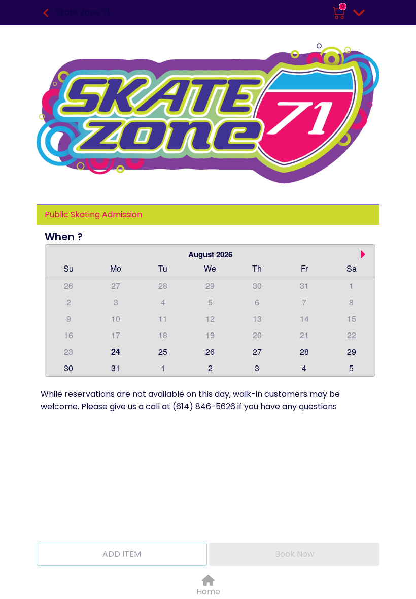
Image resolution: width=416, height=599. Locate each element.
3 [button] (116, 302)
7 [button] (304, 302)
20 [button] (257, 335)
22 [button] (351, 335)
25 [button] (162, 351)
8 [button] (351, 302)
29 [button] (210, 285)
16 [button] (68, 335)
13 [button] (257, 318)
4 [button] (163, 302)
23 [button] (68, 351)
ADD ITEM (121, 554)
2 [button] (68, 302)
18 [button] (162, 335)
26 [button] (68, 285)
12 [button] (210, 318)
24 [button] (115, 351)
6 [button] (257, 302)
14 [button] (304, 318)
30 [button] (257, 285)
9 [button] (68, 318)
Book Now (294, 554)
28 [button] (162, 285)
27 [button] (115, 285)
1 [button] (351, 285)
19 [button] (210, 335)
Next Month (365, 254)
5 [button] (210, 302)
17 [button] (115, 335)
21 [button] (304, 335)
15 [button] (351, 318)
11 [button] (162, 318)
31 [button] (304, 285)
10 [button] (115, 318)
